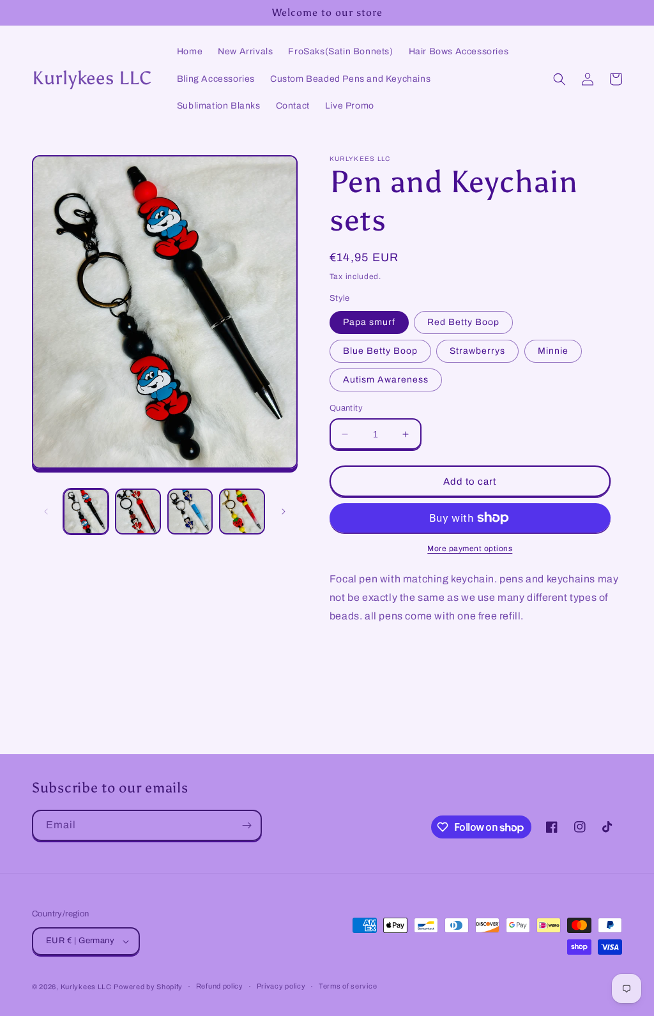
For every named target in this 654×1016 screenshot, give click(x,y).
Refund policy (219, 986)
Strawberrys (477, 351)
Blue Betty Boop (380, 351)
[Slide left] (46, 511)
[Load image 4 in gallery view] (241, 511)
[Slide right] (284, 511)
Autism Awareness (386, 379)
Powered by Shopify (148, 986)
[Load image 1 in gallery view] (86, 511)
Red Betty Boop (463, 322)
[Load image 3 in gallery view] (190, 511)
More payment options (469, 548)
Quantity (346, 408)
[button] (559, 79)
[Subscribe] (246, 825)
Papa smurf (369, 322)
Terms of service (348, 986)
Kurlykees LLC (86, 986)
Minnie (553, 351)
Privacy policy (281, 986)
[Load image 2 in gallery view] (137, 511)
